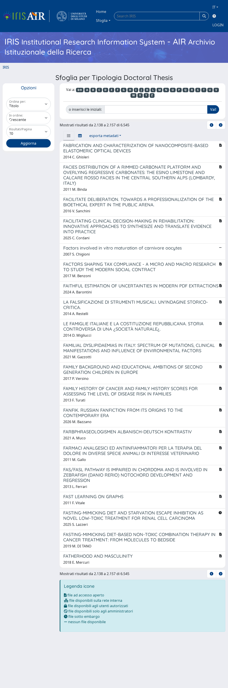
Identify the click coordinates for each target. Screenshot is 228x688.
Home (101, 11)
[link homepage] (26, 16)
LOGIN (218, 25)
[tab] (68, 135)
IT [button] (214, 7)
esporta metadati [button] (103, 135)
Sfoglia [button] (102, 20)
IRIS (6, 67)
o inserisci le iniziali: (85, 109)
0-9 (80, 90)
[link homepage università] (72, 16)
